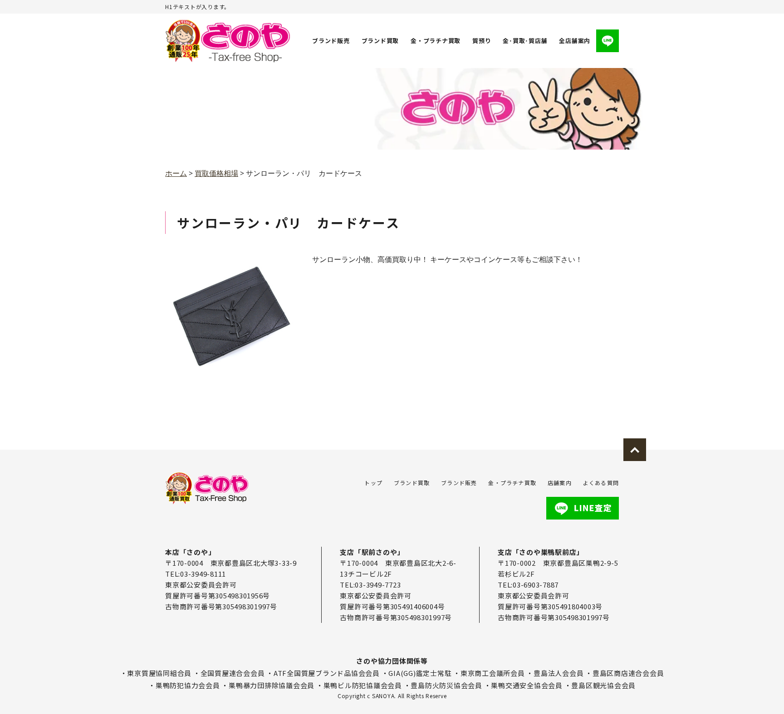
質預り (481, 40)
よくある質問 (601, 482)
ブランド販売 (331, 40)
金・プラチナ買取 (436, 40)
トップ (373, 482)
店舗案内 (560, 482)
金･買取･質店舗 (525, 40)
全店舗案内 (574, 40)
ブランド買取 (380, 40)
